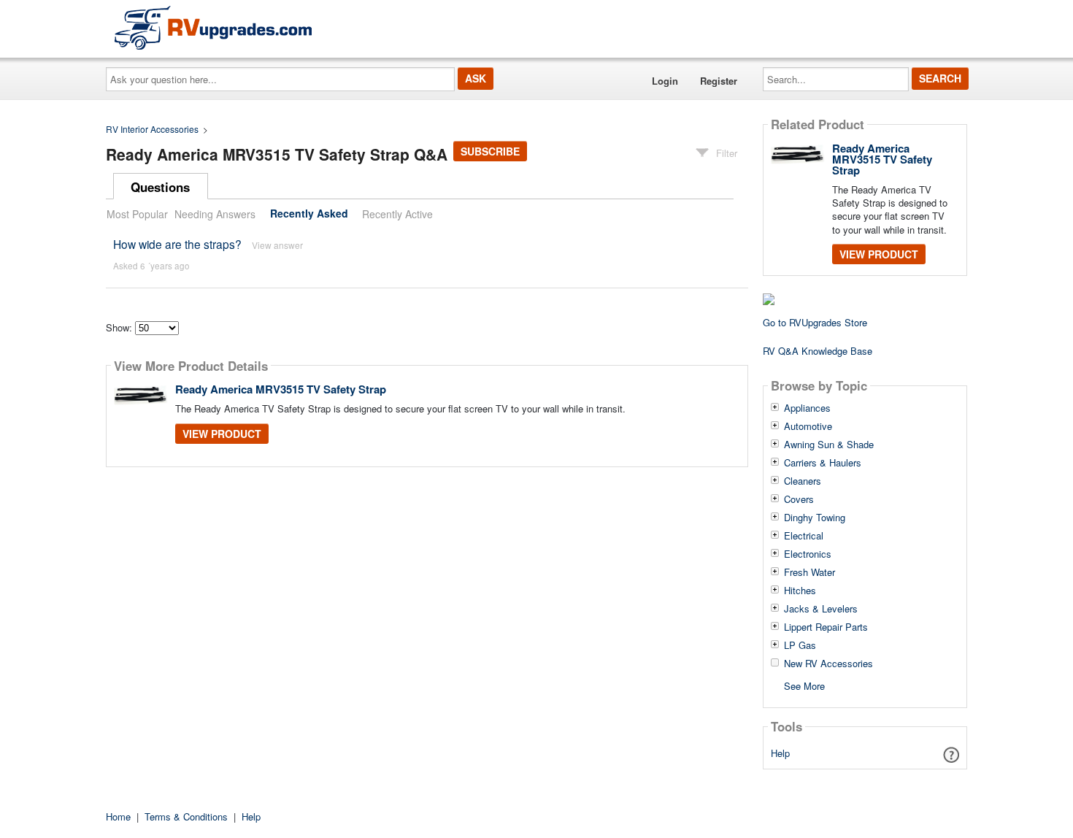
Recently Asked (309, 214)
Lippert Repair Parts (826, 627)
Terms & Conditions (186, 816)
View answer (277, 245)
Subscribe (490, 151)
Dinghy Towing (814, 517)
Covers (799, 499)
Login (665, 81)
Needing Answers (214, 214)
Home (118, 816)
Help (780, 753)
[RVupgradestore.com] (213, 27)
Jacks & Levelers (821, 609)
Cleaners (802, 481)
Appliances (807, 408)
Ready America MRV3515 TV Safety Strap (280, 389)
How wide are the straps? (177, 244)
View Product (221, 433)
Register (718, 81)
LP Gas (800, 645)
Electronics (807, 554)
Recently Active (397, 214)
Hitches (800, 590)
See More (804, 685)
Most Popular (137, 214)
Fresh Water (809, 572)
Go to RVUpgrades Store (815, 322)
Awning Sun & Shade (829, 444)
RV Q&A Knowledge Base (817, 351)
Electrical (803, 536)
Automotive (808, 426)
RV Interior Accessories (152, 129)
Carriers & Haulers (822, 463)
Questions (160, 187)
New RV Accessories (828, 663)
